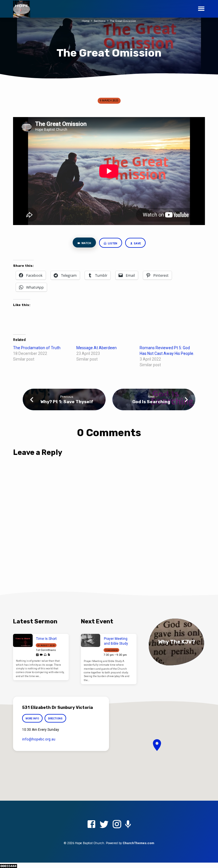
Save (137, 243)
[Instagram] (117, 824)
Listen (112, 243)
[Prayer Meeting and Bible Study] (90, 640)
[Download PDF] (48, 654)
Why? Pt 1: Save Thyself (66, 401)
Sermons (100, 20)
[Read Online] (37, 655)
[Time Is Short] (23, 640)
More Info (32, 718)
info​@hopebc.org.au (38, 739)
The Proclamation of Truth (36, 347)
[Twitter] (104, 824)
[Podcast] (128, 824)
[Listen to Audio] (45, 655)
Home (85, 20)
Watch (86, 243)
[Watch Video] (41, 655)
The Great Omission (123, 20)
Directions (55, 718)
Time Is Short (46, 639)
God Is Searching (151, 401)
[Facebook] (91, 824)
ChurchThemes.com (138, 843)
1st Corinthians (46, 649)
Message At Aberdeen (96, 347)
